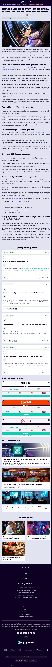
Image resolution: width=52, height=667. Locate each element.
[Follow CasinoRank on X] (24, 633)
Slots (26, 578)
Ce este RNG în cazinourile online (26, 595)
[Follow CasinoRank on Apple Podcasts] (34, 633)
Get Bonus (26, 395)
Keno (26, 573)
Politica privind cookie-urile (27, 665)
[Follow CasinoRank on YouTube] (27, 633)
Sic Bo (26, 576)
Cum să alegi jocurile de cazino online (26, 590)
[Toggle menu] (2, 1)
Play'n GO (30, 67)
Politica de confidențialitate (26, 616)
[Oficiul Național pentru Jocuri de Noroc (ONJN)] (5, 650)
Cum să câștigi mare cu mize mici (26, 592)
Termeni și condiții (11, 665)
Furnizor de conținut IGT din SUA (36, 132)
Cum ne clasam (26, 614)
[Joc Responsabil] (29, 650)
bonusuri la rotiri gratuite (7, 69)
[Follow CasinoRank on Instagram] (21, 633)
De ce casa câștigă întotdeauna (26, 587)
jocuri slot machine (16, 198)
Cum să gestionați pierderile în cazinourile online (26, 597)
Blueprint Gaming (35, 179)
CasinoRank (24, 236)
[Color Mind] (20, 650)
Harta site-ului (41, 665)
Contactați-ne (26, 609)
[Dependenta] (39, 650)
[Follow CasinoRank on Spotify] (31, 633)
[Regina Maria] (12, 650)
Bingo (26, 571)
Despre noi (26, 607)
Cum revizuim (26, 611)
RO (25, 636)
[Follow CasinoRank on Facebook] (18, 633)
